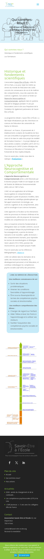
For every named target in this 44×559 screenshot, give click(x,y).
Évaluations (17, 159)
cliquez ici (20, 252)
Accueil (8, 474)
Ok (16, 555)
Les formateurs (10, 56)
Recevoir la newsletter (12, 531)
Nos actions (10, 481)
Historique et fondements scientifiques (18, 53)
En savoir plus (24, 555)
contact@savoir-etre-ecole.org (15, 529)
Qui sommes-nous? (13, 478)
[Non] (41, 551)
